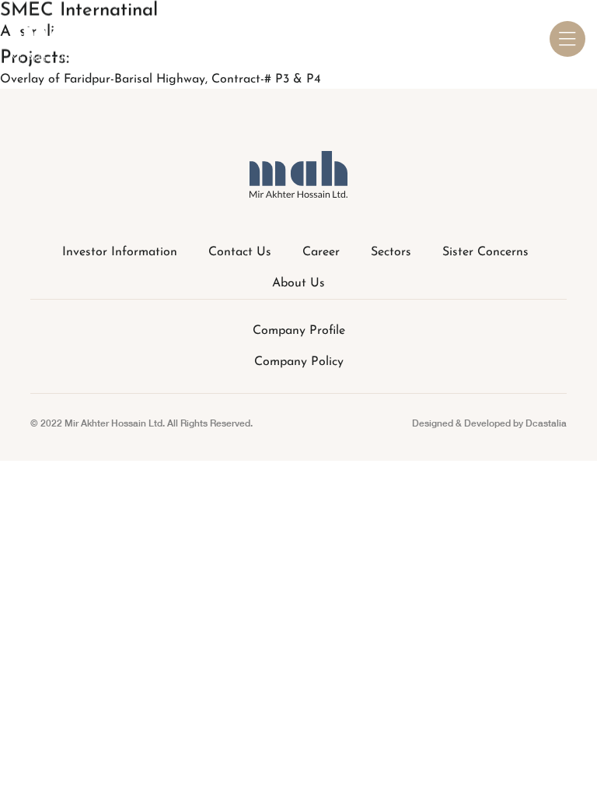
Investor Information (119, 252)
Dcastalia (546, 423)
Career (321, 252)
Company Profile (299, 331)
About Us (298, 283)
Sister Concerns (485, 252)
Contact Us (239, 252)
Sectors (391, 252)
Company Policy (299, 362)
